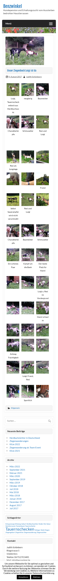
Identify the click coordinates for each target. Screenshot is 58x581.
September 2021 (17, 469)
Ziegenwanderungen (19, 441)
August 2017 (16, 505)
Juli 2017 (14, 508)
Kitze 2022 (15, 444)
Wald (42, 530)
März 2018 (15, 495)
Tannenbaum (20, 526)
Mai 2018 (14, 492)
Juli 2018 (14, 489)
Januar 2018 (15, 498)
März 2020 (15, 476)
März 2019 (15, 482)
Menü (8, 23)
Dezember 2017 (17, 502)
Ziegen (47, 530)
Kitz (45, 524)
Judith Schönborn (34, 76)
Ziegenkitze (19, 532)
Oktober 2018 (16, 486)
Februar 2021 (16, 473)
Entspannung (9, 524)
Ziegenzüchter (41, 532)
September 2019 (17, 479)
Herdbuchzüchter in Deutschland (25, 438)
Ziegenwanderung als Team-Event (25, 447)
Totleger (37, 530)
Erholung (18, 524)
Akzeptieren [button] (23, 577)
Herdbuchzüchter (32, 524)
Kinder (41, 524)
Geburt (23, 524)
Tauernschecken (19, 528)
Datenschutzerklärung (43, 573)
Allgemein (15, 408)
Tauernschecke (30, 526)
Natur (49, 524)
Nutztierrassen (10, 526)
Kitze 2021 (15, 450)
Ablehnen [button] (36, 577)
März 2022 (15, 466)
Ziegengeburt (10, 532)
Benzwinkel (12, 6)
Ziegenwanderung (30, 532)
